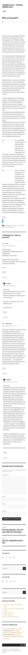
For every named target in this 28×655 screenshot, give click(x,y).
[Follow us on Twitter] (7, 558)
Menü (4, 11)
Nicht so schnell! (18, 628)
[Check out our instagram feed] (15, 558)
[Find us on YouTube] (11, 558)
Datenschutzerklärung (6, 650)
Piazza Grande (8, 227)
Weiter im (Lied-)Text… (9, 612)
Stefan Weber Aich (8, 225)
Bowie (3, 227)
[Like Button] (4, 217)
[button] (21, 645)
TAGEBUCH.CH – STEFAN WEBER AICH (12, 6)
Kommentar (6, 475)
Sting (13, 227)
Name (4, 496)
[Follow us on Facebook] (4, 558)
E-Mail (4, 504)
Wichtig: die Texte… (8, 614)
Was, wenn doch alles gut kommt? (11, 616)
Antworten (5, 277)
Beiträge (21, 225)
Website (4, 511)
